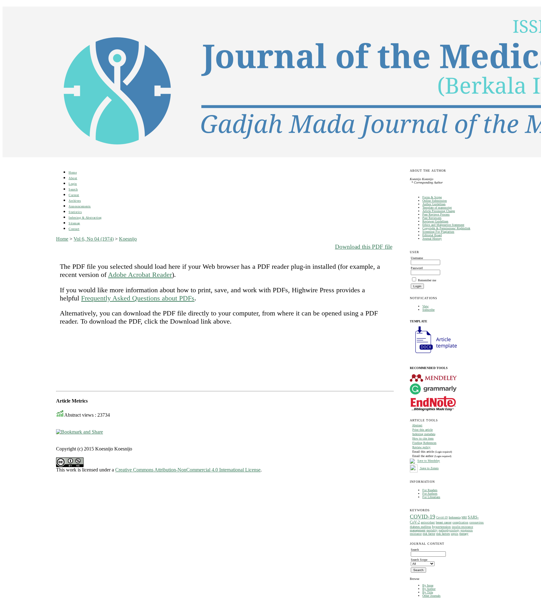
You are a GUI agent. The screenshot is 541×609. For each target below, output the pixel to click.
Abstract (417, 425)
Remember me (427, 280)
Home (73, 172)
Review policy (421, 447)
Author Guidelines (434, 204)
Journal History (432, 238)
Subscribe (428, 309)
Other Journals (431, 595)
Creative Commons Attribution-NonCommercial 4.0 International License (187, 469)
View (425, 306)
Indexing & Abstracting (85, 217)
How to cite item (423, 438)
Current (74, 195)
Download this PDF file (363, 246)
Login (73, 183)
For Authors (429, 493)
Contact (74, 229)
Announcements (80, 206)
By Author (428, 589)
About (73, 178)
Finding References (424, 443)
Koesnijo (128, 239)
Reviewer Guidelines (435, 221)
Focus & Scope (432, 197)
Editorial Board (432, 235)
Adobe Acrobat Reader (140, 274)
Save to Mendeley (428, 461)
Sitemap (74, 223)
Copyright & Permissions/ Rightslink (446, 228)
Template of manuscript (437, 207)
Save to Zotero (429, 468)
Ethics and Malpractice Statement (443, 224)
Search (73, 189)
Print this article (422, 429)
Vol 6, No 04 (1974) (94, 239)
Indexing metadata (423, 434)
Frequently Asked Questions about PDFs (137, 298)
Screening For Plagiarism (438, 231)
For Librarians (431, 497)
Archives (75, 200)
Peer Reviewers (431, 218)
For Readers (429, 490)
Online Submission (434, 200)
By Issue (427, 585)
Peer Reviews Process (436, 214)
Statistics (75, 212)
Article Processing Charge (438, 211)
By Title (427, 592)
